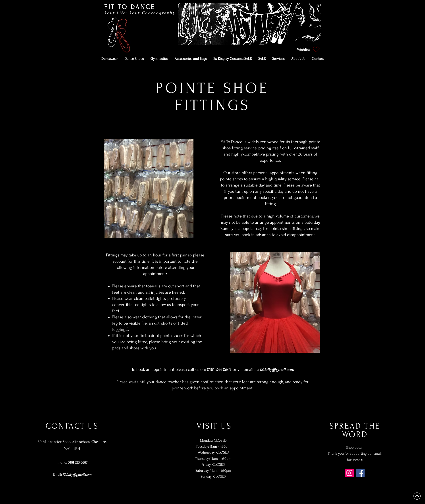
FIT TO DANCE (129, 6)
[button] (109, 58)
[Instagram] (349, 473)
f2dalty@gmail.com (277, 369)
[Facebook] (360, 473)
